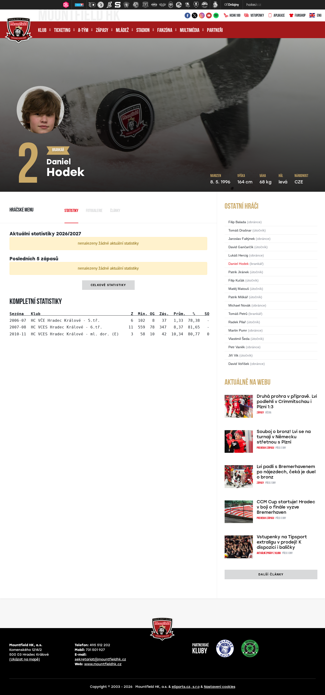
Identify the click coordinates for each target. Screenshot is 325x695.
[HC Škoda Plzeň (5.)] (126, 5)
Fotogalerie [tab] (94, 211)
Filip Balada (237, 222)
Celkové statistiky (108, 285)
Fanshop (300, 16)
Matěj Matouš (238, 289)
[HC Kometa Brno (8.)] (154, 5)
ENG (319, 16)
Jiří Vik (233, 355)
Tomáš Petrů (237, 314)
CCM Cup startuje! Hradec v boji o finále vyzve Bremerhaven (286, 507)
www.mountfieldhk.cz (103, 664)
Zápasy (102, 30)
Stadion (143, 30)
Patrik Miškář (238, 297)
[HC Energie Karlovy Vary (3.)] (109, 5)
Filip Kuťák (236, 280)
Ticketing (62, 30)
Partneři (215, 30)
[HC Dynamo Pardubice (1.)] (92, 5)
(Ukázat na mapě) (24, 659)
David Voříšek (238, 364)
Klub (42, 30)
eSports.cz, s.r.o (186, 687)
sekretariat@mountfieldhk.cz (100, 659)
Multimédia (189, 30)
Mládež (122, 30)
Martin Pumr (237, 330)
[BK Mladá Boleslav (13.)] (196, 5)
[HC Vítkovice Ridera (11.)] (179, 5)
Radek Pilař (237, 322)
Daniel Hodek (238, 264)
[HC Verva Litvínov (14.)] (204, 5)
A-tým (83, 30)
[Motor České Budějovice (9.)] (162, 5)
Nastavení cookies (219, 687)
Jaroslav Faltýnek (241, 239)
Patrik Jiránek (238, 272)
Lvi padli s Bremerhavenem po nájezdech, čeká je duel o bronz (286, 472)
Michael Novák (239, 305)
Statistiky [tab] (71, 211)
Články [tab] (115, 211)
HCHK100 (235, 16)
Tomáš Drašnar (239, 230)
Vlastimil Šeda (239, 339)
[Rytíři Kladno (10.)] (170, 5)
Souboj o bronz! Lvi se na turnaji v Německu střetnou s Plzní (284, 437)
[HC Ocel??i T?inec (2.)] (100, 5)
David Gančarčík (240, 247)
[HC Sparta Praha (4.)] (117, 5)
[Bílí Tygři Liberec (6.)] (136, 5)
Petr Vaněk (236, 347)
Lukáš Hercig (238, 255)
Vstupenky (257, 16)
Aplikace (279, 16)
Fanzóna (164, 30)
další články (270, 574)
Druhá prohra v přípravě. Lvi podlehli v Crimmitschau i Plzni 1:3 (287, 401)
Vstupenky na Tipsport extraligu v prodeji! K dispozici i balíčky (282, 542)
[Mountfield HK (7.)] (145, 5)
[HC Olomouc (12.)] (187, 5)
